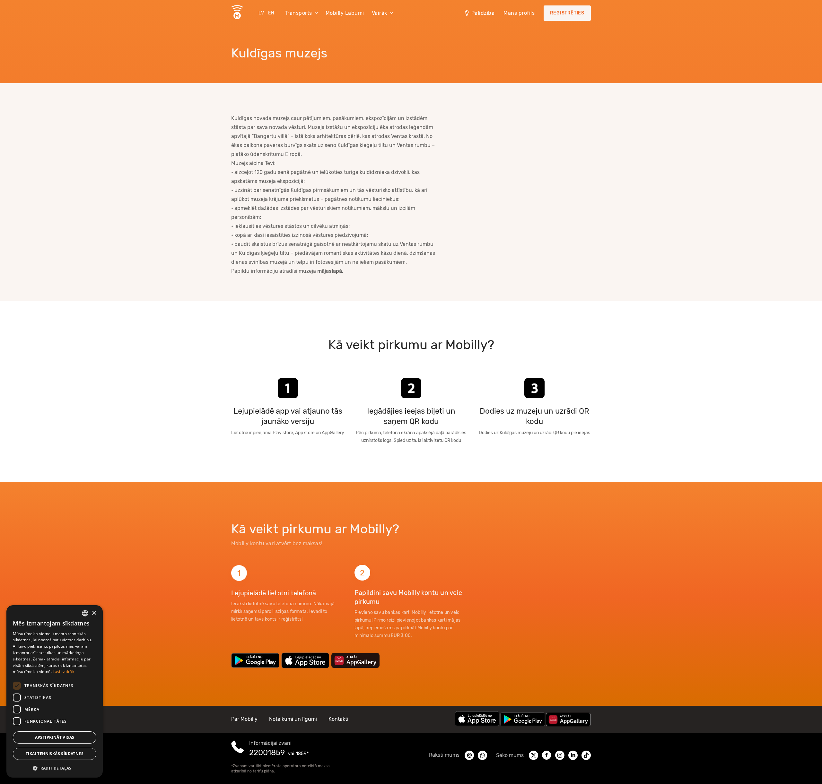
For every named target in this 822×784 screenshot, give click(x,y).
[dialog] (54, 691)
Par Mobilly (244, 719)
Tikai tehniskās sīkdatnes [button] (54, 753)
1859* (302, 753)
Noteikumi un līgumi (293, 719)
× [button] (94, 613)
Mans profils (519, 13)
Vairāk (379, 13)
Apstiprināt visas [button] (54, 737)
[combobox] (85, 613)
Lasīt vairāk (63, 671)
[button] (54, 767)
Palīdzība (483, 13)
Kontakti (338, 719)
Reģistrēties (567, 13)
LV (261, 13)
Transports (298, 13)
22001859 (267, 752)
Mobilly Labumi (345, 13)
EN (271, 13)
